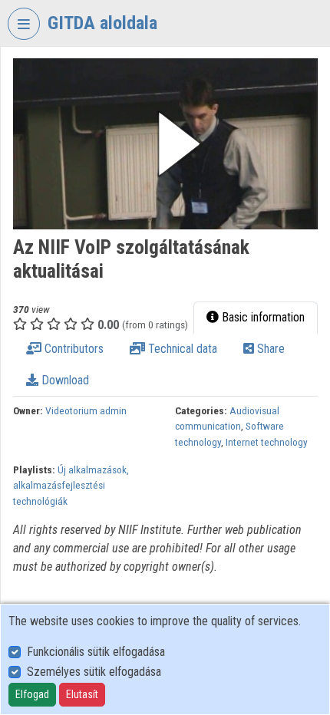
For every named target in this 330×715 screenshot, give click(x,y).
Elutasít (82, 694)
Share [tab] (269, 348)
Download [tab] (63, 380)
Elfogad (32, 694)
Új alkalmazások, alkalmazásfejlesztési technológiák (71, 485)
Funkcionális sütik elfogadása (96, 651)
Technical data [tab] (181, 348)
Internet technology (267, 442)
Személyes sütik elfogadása (94, 671)
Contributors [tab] (72, 348)
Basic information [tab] (262, 317)
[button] (165, 143)
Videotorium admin (86, 410)
